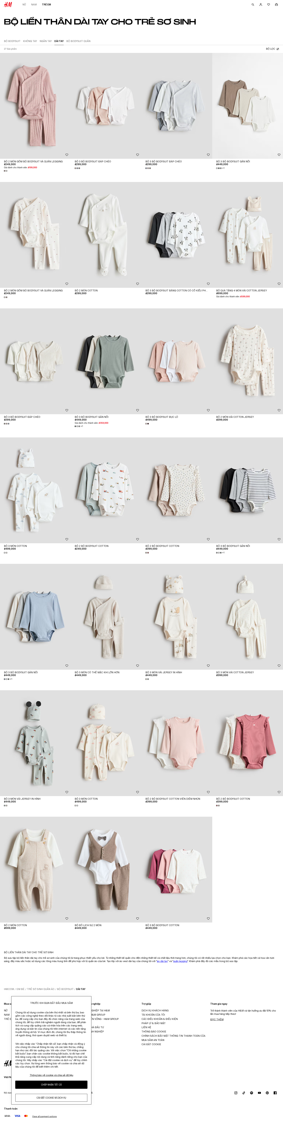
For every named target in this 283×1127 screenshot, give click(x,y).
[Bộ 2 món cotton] (106, 235)
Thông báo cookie (154, 1031)
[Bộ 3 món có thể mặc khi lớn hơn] (106, 617)
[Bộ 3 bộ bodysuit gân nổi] (247, 106)
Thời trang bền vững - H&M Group (96, 1019)
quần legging (180, 961)
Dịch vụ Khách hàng (155, 1010)
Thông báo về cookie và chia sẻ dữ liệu (51, 1075)
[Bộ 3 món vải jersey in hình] (177, 617)
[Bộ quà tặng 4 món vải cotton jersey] (247, 235)
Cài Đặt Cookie (151, 1044)
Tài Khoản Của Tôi (153, 1014)
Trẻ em (46, 4)
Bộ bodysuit (65, 989)
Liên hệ (146, 1027)
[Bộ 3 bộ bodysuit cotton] (177, 870)
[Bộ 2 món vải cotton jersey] (247, 361)
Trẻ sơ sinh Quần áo (40, 989)
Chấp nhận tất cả (51, 1084)
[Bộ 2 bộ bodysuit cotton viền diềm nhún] (177, 743)
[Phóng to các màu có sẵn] (6, 171)
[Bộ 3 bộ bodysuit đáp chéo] (106, 106)
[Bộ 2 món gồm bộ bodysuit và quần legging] (35, 106)
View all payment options (44, 1116)
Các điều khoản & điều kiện (160, 1019)
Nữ (24, 4)
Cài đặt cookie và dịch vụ (51, 1097)
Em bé (20, 989)
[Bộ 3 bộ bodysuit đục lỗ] (177, 361)
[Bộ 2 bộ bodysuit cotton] (106, 490)
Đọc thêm (217, 1019)
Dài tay (80, 989)
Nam (34, 4)
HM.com (9, 989)
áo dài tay (162, 961)
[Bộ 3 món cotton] (35, 490)
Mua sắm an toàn (153, 1040)
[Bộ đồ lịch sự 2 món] (106, 870)
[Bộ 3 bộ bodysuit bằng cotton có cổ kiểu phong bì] (177, 235)
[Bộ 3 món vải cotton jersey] (247, 617)
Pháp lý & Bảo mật (154, 1023)
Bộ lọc (270, 48)
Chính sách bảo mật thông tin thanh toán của (173, 1035)
